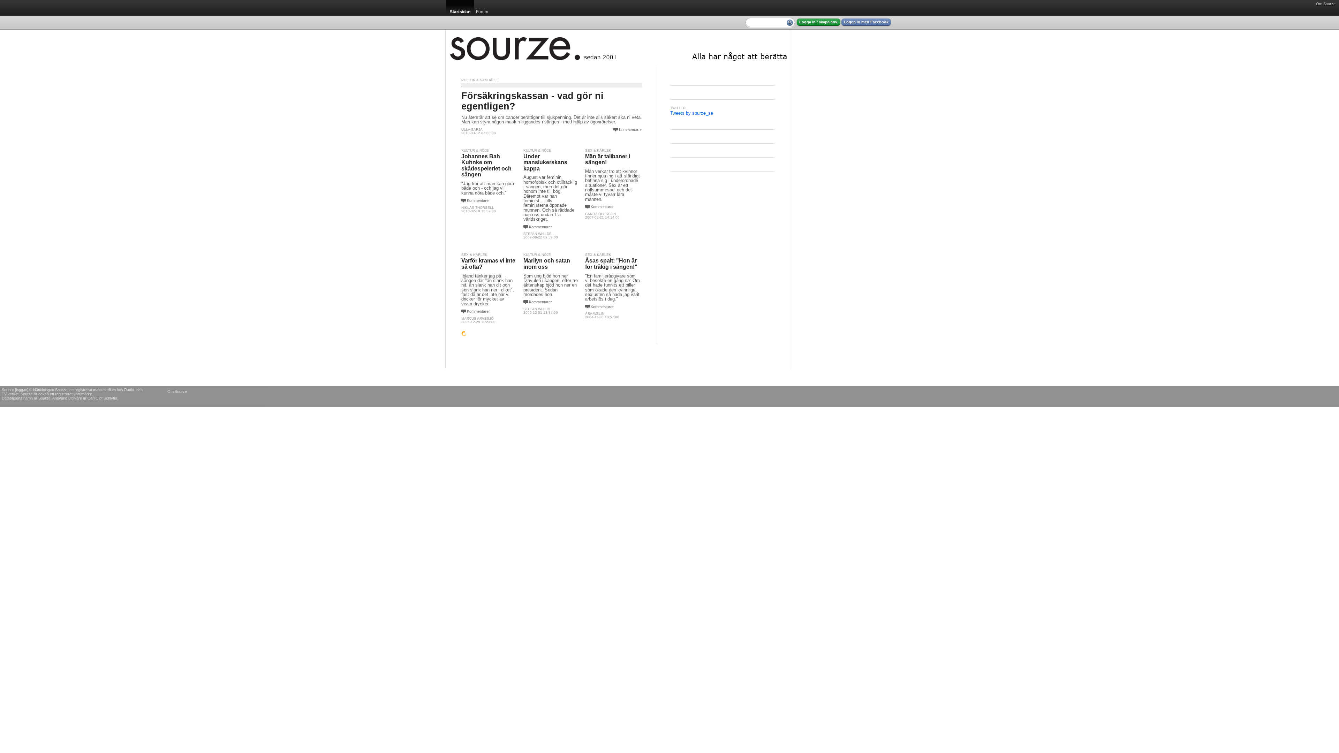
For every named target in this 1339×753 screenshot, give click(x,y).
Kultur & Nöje (475, 150)
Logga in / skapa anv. (818, 22)
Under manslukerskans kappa (545, 162)
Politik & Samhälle (480, 80)
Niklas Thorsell (477, 208)
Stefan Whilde (537, 234)
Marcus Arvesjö (477, 318)
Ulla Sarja (472, 129)
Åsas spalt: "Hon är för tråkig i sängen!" (611, 264)
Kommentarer (630, 130)
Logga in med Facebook (866, 22)
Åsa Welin (594, 313)
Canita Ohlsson (600, 214)
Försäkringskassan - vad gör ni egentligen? (532, 101)
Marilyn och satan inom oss (546, 264)
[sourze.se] (618, 47)
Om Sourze (1326, 4)
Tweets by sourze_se (691, 113)
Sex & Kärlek (598, 150)
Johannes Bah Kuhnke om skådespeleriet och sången (486, 165)
